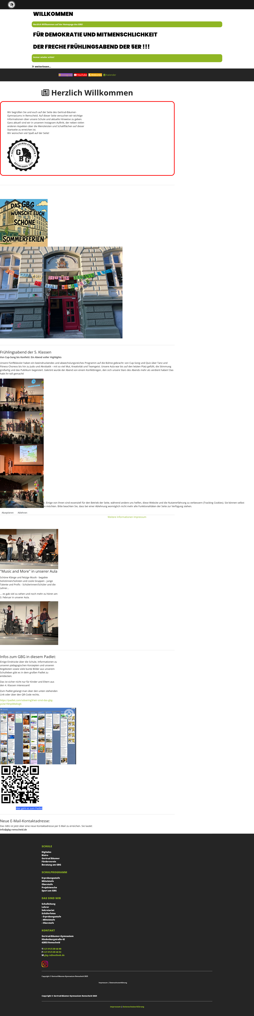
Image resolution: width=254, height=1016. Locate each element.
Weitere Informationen (120, 517)
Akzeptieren (8, 512)
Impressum (140, 517)
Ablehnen (22, 512)
